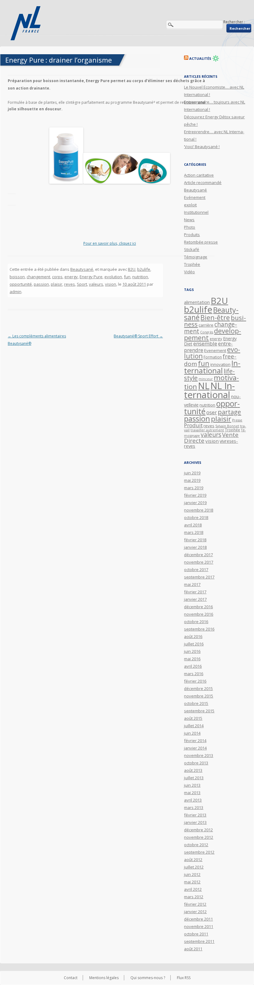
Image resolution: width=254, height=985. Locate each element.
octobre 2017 (196, 569)
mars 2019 (193, 487)
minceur (206, 379)
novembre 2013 (198, 755)
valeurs (96, 284)
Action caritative (199, 175)
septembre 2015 (199, 711)
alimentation (197, 302)
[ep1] (126, 182)
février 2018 (195, 540)
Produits (192, 234)
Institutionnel (196, 212)
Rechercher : (234, 21)
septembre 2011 (199, 941)
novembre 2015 (198, 696)
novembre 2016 (198, 614)
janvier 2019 (195, 502)
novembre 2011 (198, 926)
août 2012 (193, 859)
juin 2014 (192, 733)
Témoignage (195, 257)
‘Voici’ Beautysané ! (202, 146)
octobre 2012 (196, 844)
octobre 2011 (196, 934)
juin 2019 (192, 473)
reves (69, 284)
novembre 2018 (198, 510)
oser (211, 412)
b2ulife (143, 269)
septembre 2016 (199, 629)
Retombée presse (201, 242)
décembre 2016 (198, 606)
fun (127, 276)
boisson (17, 276)
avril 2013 (193, 800)
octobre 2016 (196, 621)
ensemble (205, 343)
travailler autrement (207, 430)
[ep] (66, 182)
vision (110, 284)
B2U (131, 269)
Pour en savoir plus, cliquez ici (109, 243)
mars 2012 (193, 896)
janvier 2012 (195, 911)
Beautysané (81, 269)
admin (15, 291)
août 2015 (193, 718)
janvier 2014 (195, 748)
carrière (206, 325)
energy (71, 276)
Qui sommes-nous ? (147, 977)
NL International (209, 390)
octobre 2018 (196, 517)
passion (41, 284)
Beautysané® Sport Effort (138, 336)
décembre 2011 (198, 919)
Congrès (206, 332)
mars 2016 (193, 673)
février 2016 (195, 681)
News (189, 219)
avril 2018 (193, 525)
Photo (189, 227)
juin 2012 (192, 874)
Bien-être (215, 317)
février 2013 (195, 815)
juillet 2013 (194, 778)
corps (57, 276)
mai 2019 (192, 480)
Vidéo (189, 272)
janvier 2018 (195, 547)
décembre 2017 (198, 554)
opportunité (21, 284)
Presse (237, 420)
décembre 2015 (198, 688)
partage (229, 411)
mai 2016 (192, 659)
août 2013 (193, 770)
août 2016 (193, 636)
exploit (190, 205)
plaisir (56, 284)
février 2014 (195, 740)
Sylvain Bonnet (227, 426)
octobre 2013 (196, 763)
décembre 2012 (198, 830)
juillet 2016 (194, 644)
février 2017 (195, 592)
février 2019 (195, 495)
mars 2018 (193, 532)
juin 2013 (192, 785)
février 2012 (195, 904)
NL (203, 386)
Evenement (215, 350)
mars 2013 (193, 807)
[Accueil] (26, 23)
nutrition (140, 276)
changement (38, 276)
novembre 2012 (198, 837)
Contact (70, 977)
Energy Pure (91, 276)
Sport (82, 284)
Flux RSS (183, 977)
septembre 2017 (199, 577)
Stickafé (191, 249)
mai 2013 (192, 792)
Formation (213, 356)
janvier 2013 (195, 822)
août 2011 (193, 949)
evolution (113, 276)
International (212, 367)
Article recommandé (202, 182)
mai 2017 (192, 584)
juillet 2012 (194, 867)
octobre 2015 (196, 703)
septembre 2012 (199, 852)
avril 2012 (193, 889)
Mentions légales (104, 977)
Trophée (192, 264)
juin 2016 (192, 651)
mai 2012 (192, 882)
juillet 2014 (194, 725)
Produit (193, 425)
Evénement (194, 197)
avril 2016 (193, 666)
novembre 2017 (198, 562)
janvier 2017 (195, 599)
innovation (220, 364)
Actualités (200, 58)
